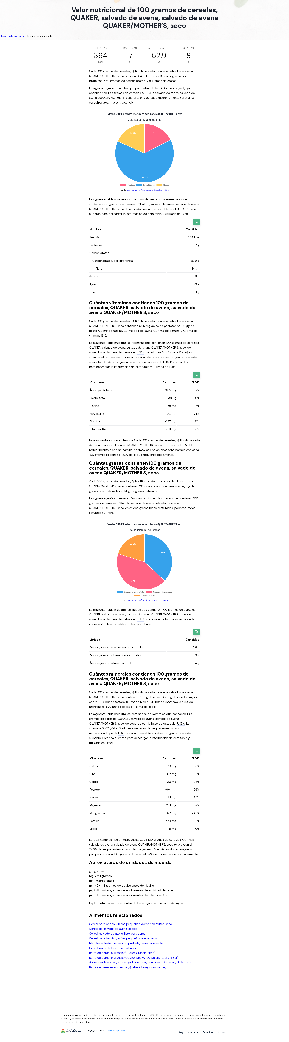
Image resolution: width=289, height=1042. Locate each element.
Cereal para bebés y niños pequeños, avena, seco (123, 938)
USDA (180, 209)
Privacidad (208, 1032)
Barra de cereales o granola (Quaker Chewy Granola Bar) (127, 967)
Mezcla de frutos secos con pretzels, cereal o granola (126, 943)
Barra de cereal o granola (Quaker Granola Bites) (122, 953)
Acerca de (193, 1032)
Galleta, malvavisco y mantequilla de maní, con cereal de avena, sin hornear (140, 962)
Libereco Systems (115, 1031)
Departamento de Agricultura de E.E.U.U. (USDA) (148, 190)
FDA (166, 362)
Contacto (223, 1032)
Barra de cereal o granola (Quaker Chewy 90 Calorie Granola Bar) (133, 958)
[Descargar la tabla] (196, 222)
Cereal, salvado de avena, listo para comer (118, 933)
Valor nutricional (17, 35)
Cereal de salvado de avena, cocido (113, 929)
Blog (181, 1032)
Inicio (3, 35)
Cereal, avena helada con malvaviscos (114, 948)
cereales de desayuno (169, 903)
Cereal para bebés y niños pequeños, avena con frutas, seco (130, 924)
